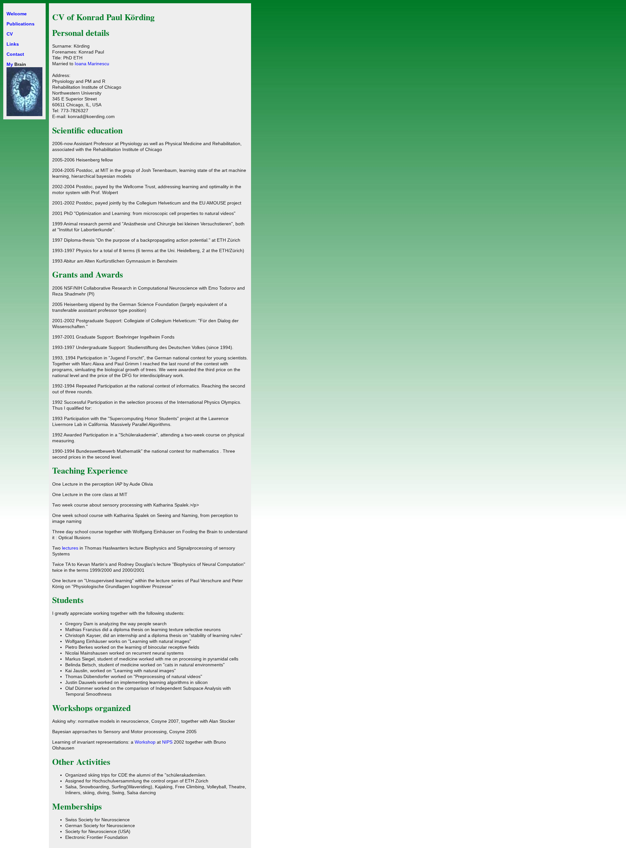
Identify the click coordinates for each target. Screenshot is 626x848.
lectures (70, 548)
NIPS (168, 742)
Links (13, 44)
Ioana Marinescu (92, 63)
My (10, 64)
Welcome (17, 13)
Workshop (145, 742)
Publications (21, 23)
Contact (15, 54)
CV (10, 34)
